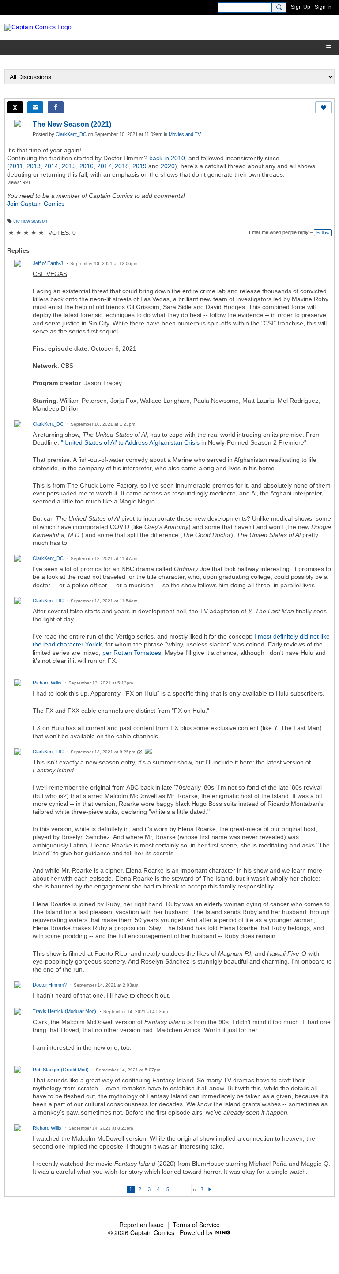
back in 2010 (167, 158)
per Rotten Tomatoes (131, 652)
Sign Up (300, 7)
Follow (322, 232)
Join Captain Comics (35, 203)
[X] (15, 107)
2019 (139, 166)
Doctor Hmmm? (50, 984)
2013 (33, 166)
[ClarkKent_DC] (148, 752)
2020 (168, 166)
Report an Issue (141, 1224)
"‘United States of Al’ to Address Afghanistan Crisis (130, 442)
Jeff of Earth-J (48, 263)
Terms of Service (196, 1224)
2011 (16, 166)
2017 (104, 166)
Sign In (323, 7)
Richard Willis (47, 682)
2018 (122, 166)
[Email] (35, 107)
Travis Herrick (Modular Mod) (64, 1011)
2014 (51, 166)
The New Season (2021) (72, 124)
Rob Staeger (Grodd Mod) (61, 1069)
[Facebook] (56, 107)
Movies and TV (185, 134)
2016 (86, 166)
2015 (69, 166)
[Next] (209, 1189)
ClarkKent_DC (71, 134)
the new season (30, 220)
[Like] (323, 107)
